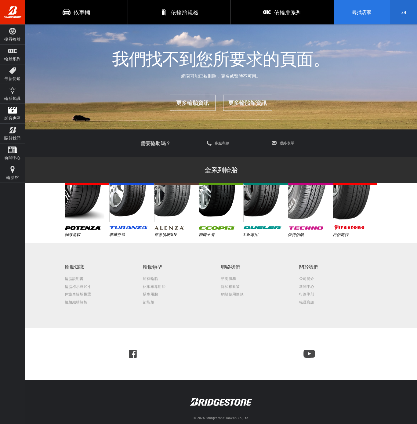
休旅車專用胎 (154, 286)
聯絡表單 (287, 143)
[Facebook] (133, 353)
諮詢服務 (228, 278)
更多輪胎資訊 (192, 103)
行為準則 (306, 294)
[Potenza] (87, 202)
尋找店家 (362, 12)
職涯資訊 (306, 302)
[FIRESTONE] (355, 202)
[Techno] (310, 202)
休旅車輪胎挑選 (78, 294)
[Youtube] (309, 353)
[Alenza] (176, 202)
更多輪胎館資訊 (247, 103)
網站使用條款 (232, 294)
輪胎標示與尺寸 (78, 286)
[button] (12, 54)
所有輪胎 (150, 278)
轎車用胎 (150, 294)
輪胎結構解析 (76, 302)
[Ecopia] (221, 202)
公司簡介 (306, 278)
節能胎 (148, 302)
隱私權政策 (230, 286)
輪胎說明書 (74, 278)
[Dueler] (265, 202)
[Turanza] (131, 202)
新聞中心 (306, 286)
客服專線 (222, 143)
